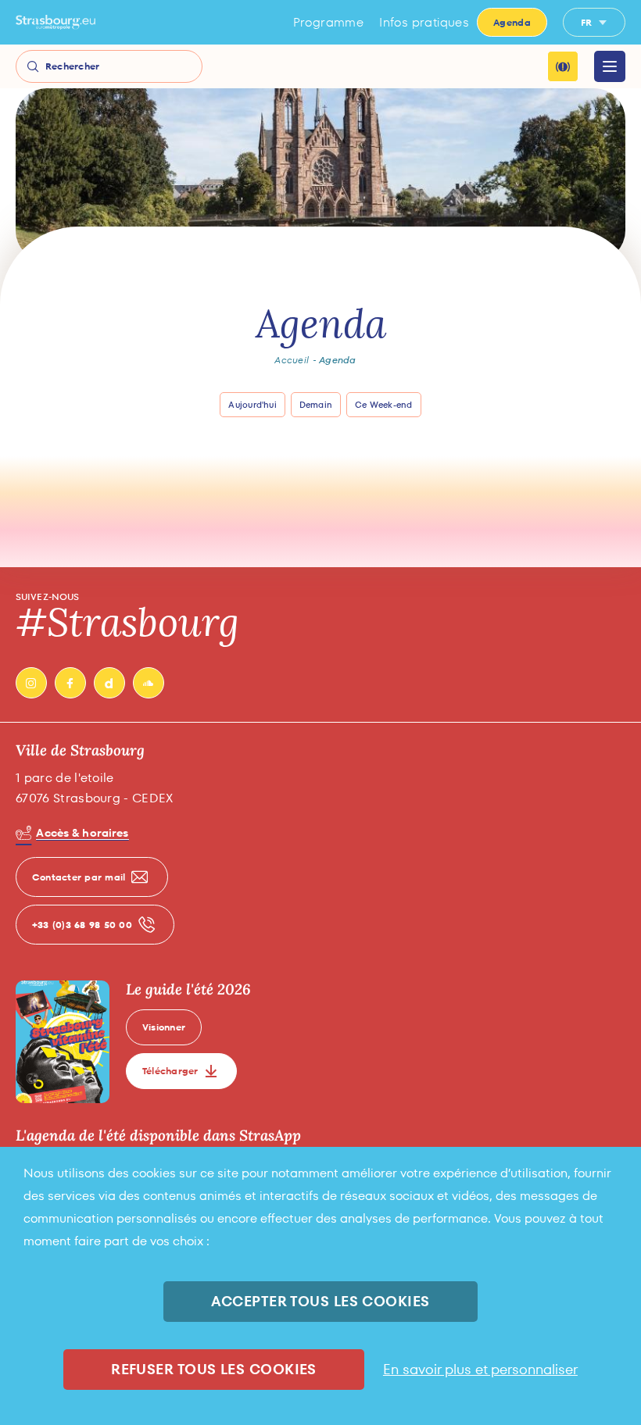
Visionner (163, 1027)
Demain (315, 404)
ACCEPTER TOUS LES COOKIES (320, 1301)
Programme (328, 22)
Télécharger (170, 1070)
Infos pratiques (424, 22)
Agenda (512, 22)
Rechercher (72, 66)
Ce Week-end (383, 404)
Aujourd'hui (252, 404)
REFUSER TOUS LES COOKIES (214, 1369)
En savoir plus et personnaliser (480, 1369)
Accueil (291, 360)
